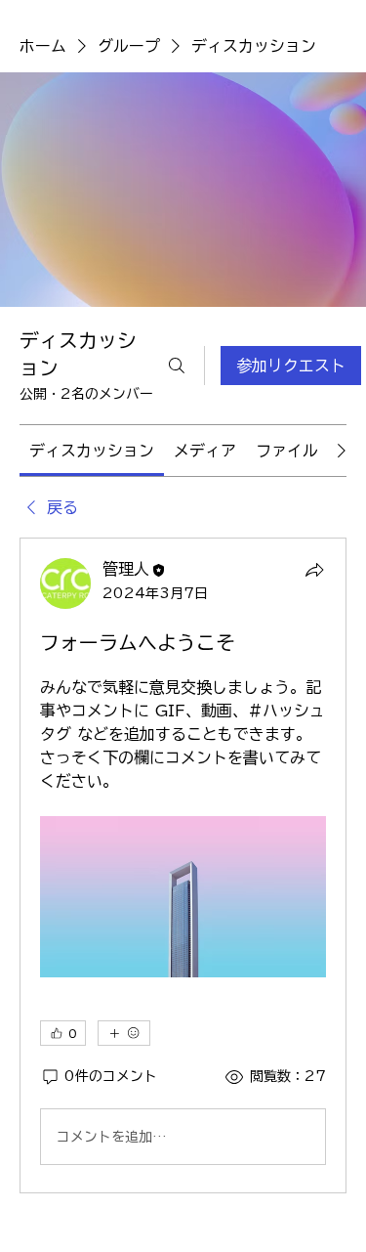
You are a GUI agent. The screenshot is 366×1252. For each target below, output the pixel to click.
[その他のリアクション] (124, 1033)
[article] (183, 865)
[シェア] (314, 570)
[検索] (176, 365)
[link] (91, 450)
